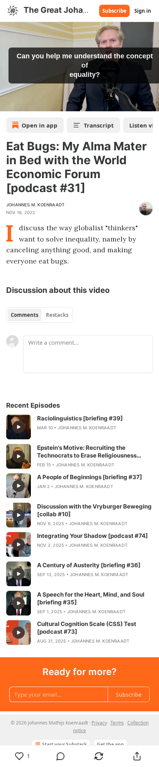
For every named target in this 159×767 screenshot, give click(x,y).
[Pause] (8, 103)
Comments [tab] (24, 314)
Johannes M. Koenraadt (35, 204)
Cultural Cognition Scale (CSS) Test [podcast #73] (86, 627)
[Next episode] (25, 103)
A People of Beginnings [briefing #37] (89, 477)
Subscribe (114, 10)
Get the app (110, 744)
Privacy (99, 722)
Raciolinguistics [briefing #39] (80, 418)
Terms (117, 722)
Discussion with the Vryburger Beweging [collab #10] (94, 510)
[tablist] (39, 315)
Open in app (40, 125)
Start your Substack (64, 744)
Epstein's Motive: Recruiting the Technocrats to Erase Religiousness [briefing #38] (87, 451)
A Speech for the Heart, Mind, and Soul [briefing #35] (90, 598)
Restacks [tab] (57, 314)
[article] (79, 427)
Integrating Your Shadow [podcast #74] (92, 535)
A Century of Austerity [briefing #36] (88, 565)
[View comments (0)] (61, 756)
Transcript (99, 125)
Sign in (142, 10)
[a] (18, 427)
